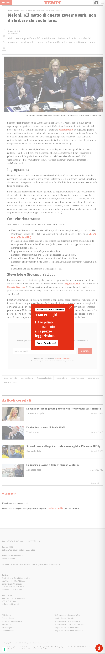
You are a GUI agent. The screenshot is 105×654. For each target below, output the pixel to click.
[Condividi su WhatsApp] (4, 42)
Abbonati (6, 3)
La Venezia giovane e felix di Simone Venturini (52, 465)
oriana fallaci (61, 378)
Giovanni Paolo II (44, 378)
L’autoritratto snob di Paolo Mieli (45, 427)
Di (14, 31)
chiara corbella (10, 378)
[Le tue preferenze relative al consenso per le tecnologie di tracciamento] (4, 649)
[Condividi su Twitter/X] (4, 36)
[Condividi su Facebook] (4, 30)
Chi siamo (6, 615)
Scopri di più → (95, 483)
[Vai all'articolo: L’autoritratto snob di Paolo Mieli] (13, 433)
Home (10, 10)
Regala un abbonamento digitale (69, 631)
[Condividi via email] (4, 47)
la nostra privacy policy (62, 358)
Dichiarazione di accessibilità (67, 615)
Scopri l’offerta (44, 343)
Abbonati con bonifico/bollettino (69, 624)
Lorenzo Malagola (35, 413)
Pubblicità (6, 624)
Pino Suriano (32, 432)
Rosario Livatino (11, 383)
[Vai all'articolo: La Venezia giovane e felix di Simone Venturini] (13, 470)
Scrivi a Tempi (8, 618)
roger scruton (93, 378)
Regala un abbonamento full (67, 628)
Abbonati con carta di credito (67, 621)
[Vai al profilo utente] (96, 2)
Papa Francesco (77, 378)
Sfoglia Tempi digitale (64, 618)
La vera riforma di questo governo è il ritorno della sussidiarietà (63, 408)
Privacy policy (8, 628)
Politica (16, 10)
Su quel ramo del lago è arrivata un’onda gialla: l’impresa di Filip (63, 446)
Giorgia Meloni (27, 378)
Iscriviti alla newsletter (12, 621)
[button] (4, 52)
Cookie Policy (8, 631)
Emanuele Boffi (33, 451)
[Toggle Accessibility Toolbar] (99, 648)
